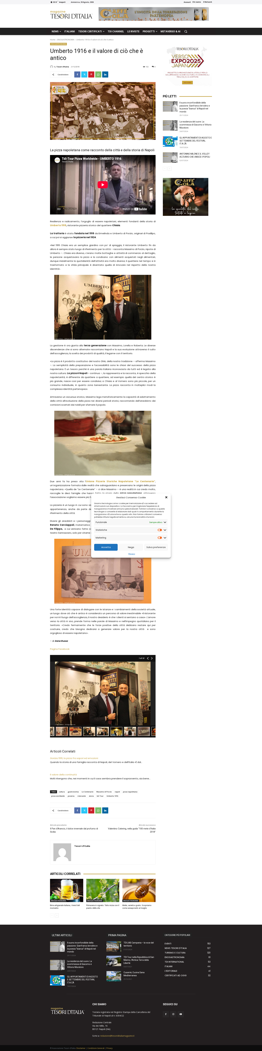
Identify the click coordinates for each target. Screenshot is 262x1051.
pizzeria (71, 796)
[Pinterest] (91, 74)
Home (52, 39)
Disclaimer (81, 1048)
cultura (62, 792)
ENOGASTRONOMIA (65, 39)
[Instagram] (173, 1014)
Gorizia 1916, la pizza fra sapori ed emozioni (74, 758)
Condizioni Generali (95, 1048)
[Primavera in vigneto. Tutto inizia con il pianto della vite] (102, 890)
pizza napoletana (130, 792)
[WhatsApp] (98, 74)
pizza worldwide (58, 796)
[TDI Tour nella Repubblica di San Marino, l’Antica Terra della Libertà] (113, 961)
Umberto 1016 (112, 796)
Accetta (106, 547)
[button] (166, 497)
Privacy (131, 553)
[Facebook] (77, 74)
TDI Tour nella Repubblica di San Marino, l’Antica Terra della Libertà (139, 960)
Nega (131, 547)
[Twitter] (84, 74)
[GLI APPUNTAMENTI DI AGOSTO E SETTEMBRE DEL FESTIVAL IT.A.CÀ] (170, 141)
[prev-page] (52, 915)
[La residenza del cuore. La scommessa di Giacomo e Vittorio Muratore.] (170, 125)
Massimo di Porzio (104, 792)
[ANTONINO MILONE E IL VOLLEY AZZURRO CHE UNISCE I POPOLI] (170, 157)
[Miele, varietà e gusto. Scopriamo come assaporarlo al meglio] (139, 890)
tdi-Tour (100, 796)
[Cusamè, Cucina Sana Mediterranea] (113, 976)
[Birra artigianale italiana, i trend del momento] (66, 890)
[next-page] (57, 915)
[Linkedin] (105, 74)
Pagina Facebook (59, 649)
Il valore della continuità (63, 774)
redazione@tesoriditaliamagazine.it (117, 1035)
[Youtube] (181, 1014)
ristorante (81, 796)
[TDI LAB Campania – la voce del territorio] (113, 946)
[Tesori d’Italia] (52, 66)
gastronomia (73, 792)
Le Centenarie (87, 792)
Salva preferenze (156, 547)
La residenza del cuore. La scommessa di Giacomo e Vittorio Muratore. (196, 124)
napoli (117, 792)
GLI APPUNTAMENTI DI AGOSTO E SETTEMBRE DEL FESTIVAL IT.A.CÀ (196, 141)
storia (91, 796)
